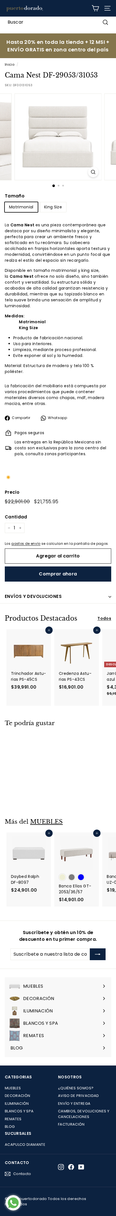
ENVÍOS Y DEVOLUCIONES (33, 596)
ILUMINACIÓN (17, 1103)
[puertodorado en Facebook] (71, 1167)
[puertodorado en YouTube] (81, 1167)
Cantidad (16, 517)
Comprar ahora (58, 574)
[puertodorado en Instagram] (61, 1167)
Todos (104, 618)
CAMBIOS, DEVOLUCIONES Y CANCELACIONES (83, 1113)
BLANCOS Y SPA (19, 1111)
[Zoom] (93, 172)
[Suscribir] (98, 954)
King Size (53, 207)
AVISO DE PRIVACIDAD (78, 1095)
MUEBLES (46, 821)
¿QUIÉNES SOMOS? (75, 1088)
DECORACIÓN (17, 1095)
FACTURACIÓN (71, 1124)
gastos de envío (25, 543)
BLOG (10, 1126)
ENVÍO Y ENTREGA (74, 1103)
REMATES (13, 1119)
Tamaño (14, 196)
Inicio (9, 64)
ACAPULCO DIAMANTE (25, 1144)
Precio (12, 492)
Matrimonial (21, 207)
